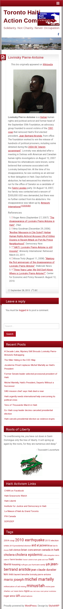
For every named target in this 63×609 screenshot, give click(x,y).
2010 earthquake (30, 540)
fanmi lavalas (16, 559)
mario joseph (14, 580)
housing (16, 564)
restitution (52, 591)
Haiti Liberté (10, 501)
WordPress (31, 605)
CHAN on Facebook (14, 490)
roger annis (9, 596)
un (18, 595)
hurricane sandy (38, 565)
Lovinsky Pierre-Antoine (26, 57)
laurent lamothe (21, 574)
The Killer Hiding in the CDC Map (19, 360)
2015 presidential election (20, 546)
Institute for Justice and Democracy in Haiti (25, 506)
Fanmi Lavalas (19, 188)
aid (34, 545)
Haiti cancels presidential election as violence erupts (29, 419)
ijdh (48, 564)
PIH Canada (10, 516)
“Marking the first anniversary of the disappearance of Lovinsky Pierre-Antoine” (32, 262)
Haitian (43, 117)
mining (23, 586)
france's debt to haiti (30, 560)
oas (31, 591)
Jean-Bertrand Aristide (30, 135)
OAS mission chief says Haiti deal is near (24, 391)
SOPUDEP (9, 521)
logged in (23, 310)
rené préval (44, 591)
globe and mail (43, 560)
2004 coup (9, 540)
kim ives (9, 574)
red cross (36, 591)
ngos (27, 590)
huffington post (26, 565)
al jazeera (43, 545)
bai (50, 545)
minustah (36, 585)
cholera (9, 555)
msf (12, 591)
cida (45, 555)
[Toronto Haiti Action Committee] (31, 43)
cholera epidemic (29, 555)
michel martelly (39, 579)
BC (36, 290)
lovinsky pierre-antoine (40, 574)
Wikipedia (48, 64)
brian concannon (31, 549)
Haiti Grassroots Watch (15, 495)
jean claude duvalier (43, 569)
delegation (51, 555)
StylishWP (54, 605)
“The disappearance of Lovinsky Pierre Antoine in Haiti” (32, 221)
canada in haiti (50, 549)
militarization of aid (12, 586)
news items (18, 591)
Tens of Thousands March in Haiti (20, 405)
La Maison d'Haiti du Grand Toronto (21, 511)
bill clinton (15, 549)
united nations (26, 596)
